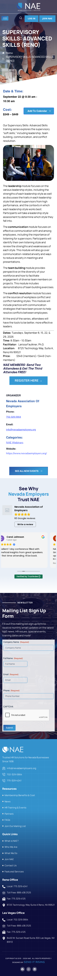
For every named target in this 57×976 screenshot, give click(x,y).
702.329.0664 (13, 416)
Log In (31, 18)
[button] (20, 18)
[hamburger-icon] (5, 18)
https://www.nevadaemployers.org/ (26, 453)
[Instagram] (28, 969)
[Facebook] (22, 969)
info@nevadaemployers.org (21, 429)
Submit (9, 727)
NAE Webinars (14, 442)
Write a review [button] (25, 524)
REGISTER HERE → (28, 381)
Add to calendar (38, 111)
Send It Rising (34, 962)
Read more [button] (11, 563)
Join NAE (47, 18)
